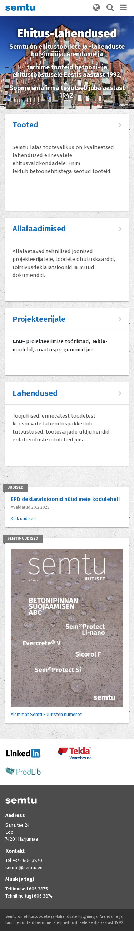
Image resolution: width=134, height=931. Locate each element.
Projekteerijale (39, 319)
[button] (96, 8)
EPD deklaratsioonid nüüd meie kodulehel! (65, 499)
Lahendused (35, 393)
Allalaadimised (39, 229)
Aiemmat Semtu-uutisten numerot (46, 714)
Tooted (26, 125)
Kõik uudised (23, 518)
